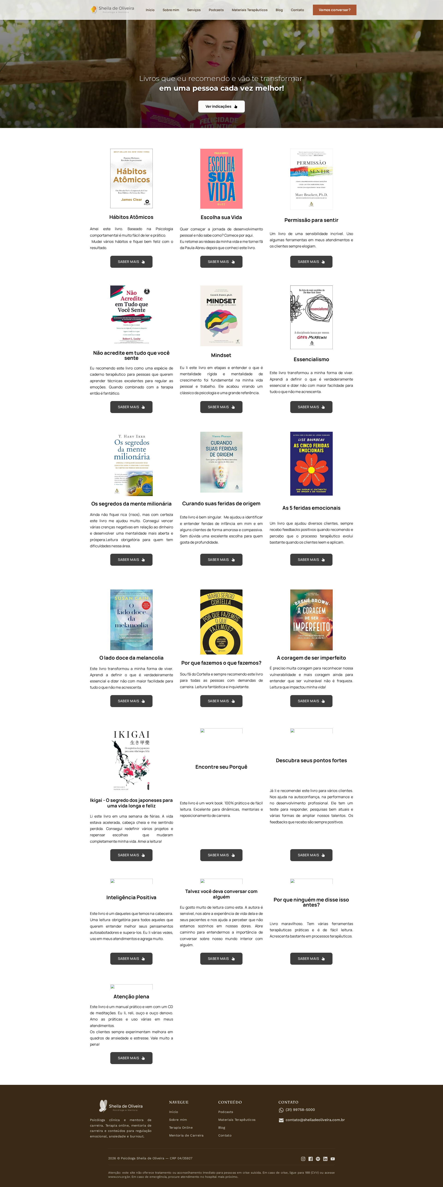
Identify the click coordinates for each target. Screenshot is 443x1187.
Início (173, 1112)
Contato (224, 1135)
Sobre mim (178, 1120)
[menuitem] (150, 9)
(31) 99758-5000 (300, 1109)
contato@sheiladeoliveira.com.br (315, 1120)
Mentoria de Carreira (186, 1135)
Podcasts (225, 1112)
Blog (221, 1127)
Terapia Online (181, 1127)
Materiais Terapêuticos (237, 1120)
